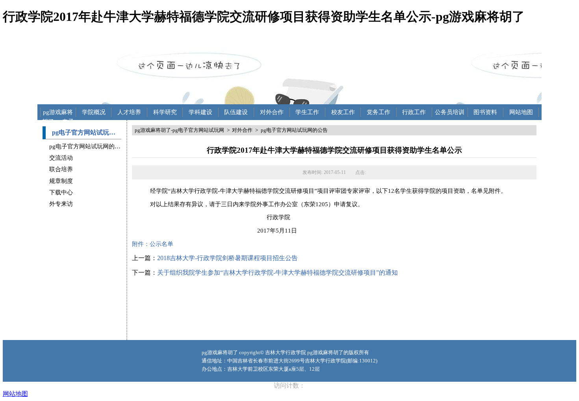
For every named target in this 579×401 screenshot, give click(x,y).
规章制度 (61, 181)
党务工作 (378, 112)
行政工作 (414, 112)
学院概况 (94, 112)
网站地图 (521, 112)
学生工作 (307, 112)
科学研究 (165, 112)
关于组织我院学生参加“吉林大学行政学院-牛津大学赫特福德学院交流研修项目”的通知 (277, 272)
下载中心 (61, 192)
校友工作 (343, 112)
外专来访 (61, 204)
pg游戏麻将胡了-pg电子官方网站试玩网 (58, 113)
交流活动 (61, 158)
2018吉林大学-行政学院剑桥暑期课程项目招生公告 (227, 258)
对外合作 (272, 112)
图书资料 (485, 112)
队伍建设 (236, 112)
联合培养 (61, 169)
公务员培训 (449, 112)
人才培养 (129, 112)
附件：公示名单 (152, 244)
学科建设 (200, 112)
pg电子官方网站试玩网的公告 (87, 146)
